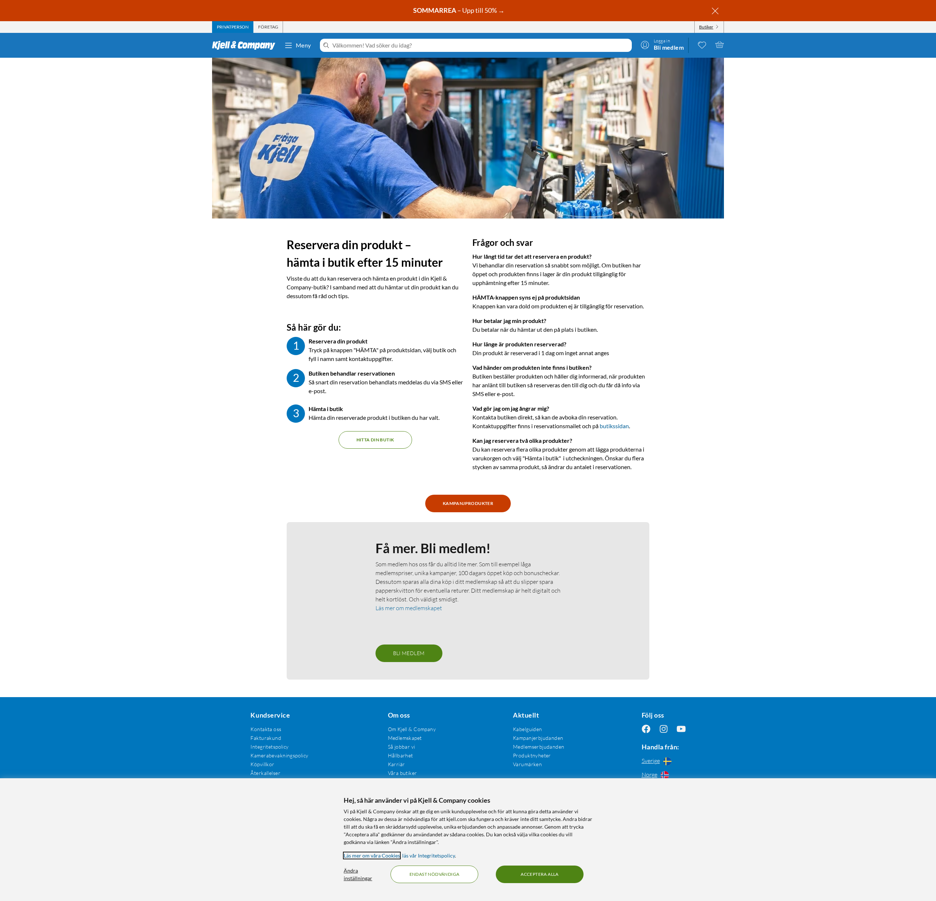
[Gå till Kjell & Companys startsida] (246, 45)
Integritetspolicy (269, 747)
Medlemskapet (405, 738)
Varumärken (527, 764)
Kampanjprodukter (468, 503)
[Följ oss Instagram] (663, 729)
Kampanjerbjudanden (538, 738)
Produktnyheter (532, 755)
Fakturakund (265, 738)
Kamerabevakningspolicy (279, 755)
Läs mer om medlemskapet (408, 608)
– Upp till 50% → (459, 10)
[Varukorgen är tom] (719, 44)
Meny (303, 45)
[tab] (232, 27)
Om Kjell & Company (412, 729)
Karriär (396, 764)
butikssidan (614, 425)
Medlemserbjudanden (539, 747)
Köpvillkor (262, 764)
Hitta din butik (375, 439)
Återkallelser (265, 773)
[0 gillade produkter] (702, 44)
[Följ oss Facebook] (646, 729)
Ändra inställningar (358, 874)
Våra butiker (402, 773)
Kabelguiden (527, 729)
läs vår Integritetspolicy (428, 855)
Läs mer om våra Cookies (372, 855)
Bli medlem (409, 653)
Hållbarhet (400, 755)
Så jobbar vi (401, 747)
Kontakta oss (265, 729)
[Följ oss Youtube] (681, 729)
